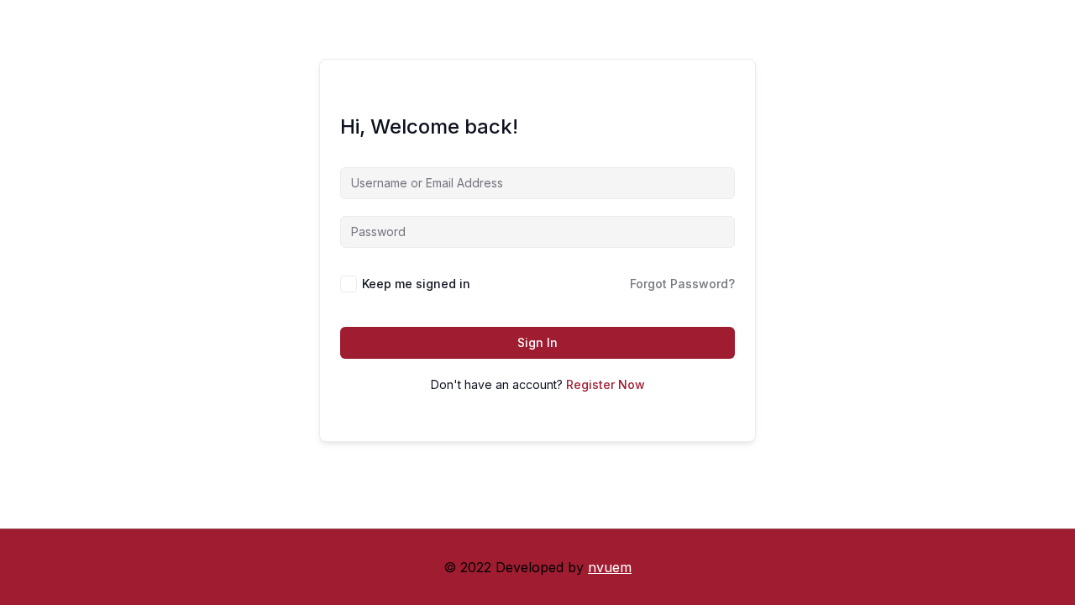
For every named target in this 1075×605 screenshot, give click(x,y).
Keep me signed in (416, 283)
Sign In (537, 342)
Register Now (605, 384)
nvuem (610, 567)
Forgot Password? (682, 283)
